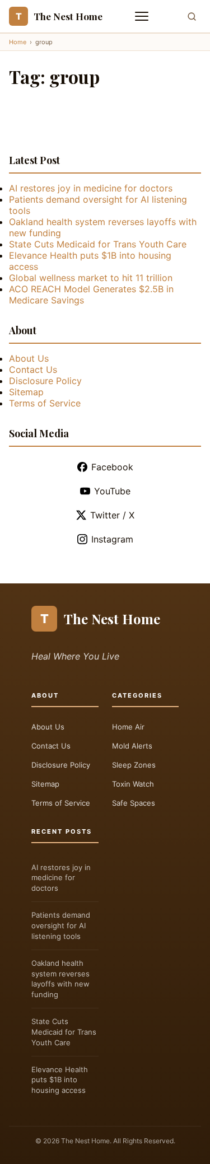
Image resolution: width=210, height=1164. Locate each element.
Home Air (128, 726)
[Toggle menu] (143, 16)
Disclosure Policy (45, 380)
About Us (29, 358)
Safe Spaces (133, 802)
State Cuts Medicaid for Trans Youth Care (97, 244)
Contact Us (33, 369)
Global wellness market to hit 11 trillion (90, 277)
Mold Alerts (132, 745)
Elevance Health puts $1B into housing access (59, 1080)
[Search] (192, 16)
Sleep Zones (134, 764)
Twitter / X (112, 515)
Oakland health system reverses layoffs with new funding (60, 979)
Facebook (112, 467)
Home (17, 42)
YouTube (112, 491)
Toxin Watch (133, 783)
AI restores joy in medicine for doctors (90, 188)
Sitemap (26, 392)
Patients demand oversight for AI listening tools (60, 925)
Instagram (112, 539)
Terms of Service (45, 403)
